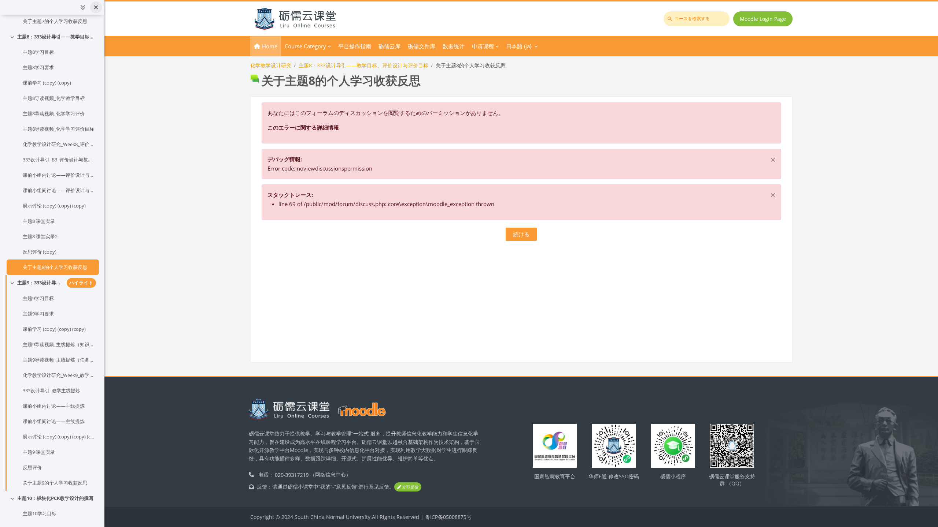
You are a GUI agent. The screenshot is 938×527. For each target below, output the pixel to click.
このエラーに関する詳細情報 (303, 127)
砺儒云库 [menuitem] (389, 46)
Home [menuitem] (269, 46)
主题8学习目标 (38, 52)
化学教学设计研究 (270, 65)
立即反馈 (409, 487)
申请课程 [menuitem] (483, 46)
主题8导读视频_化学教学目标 (54, 98)
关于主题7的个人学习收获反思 (55, 21)
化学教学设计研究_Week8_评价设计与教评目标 (59, 144)
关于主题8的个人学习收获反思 (55, 267)
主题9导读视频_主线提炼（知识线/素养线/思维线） (59, 344)
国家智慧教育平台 (554, 476)
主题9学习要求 (38, 313)
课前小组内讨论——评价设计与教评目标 (59, 175)
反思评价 (32, 467)
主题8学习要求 (38, 67)
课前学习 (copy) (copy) (47, 82)
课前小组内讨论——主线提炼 (54, 406)
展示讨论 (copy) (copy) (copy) (54, 205)
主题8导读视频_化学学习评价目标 (58, 129)
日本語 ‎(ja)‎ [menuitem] (518, 46)
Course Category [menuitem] (305, 46)
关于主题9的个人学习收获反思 (55, 482)
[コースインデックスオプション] (83, 7)
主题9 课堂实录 (39, 452)
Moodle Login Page (763, 18)
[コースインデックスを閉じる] (96, 7)
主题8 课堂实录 (39, 221)
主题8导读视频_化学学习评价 (54, 113)
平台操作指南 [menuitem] (354, 46)
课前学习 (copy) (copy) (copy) (54, 329)
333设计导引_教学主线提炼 (51, 390)
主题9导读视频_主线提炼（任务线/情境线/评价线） (59, 359)
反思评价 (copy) (39, 251)
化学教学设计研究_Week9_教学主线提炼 (59, 375)
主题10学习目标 (39, 513)
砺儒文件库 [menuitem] (421, 46)
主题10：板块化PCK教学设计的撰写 (55, 498)
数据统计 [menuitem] (454, 46)
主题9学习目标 (38, 298)
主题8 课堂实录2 (40, 236)
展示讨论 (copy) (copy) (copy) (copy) (59, 436)
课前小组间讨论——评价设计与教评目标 (59, 190)
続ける (521, 234)
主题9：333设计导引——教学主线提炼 (40, 282)
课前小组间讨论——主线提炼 (54, 421)
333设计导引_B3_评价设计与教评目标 (59, 159)
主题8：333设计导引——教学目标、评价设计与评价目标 (56, 36)
